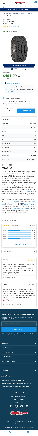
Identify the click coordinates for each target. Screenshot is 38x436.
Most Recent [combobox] (7, 252)
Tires (10, 13)
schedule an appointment (21, 208)
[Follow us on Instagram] (16, 406)
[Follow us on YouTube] (21, 406)
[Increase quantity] (14, 110)
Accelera (16, 13)
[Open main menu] (3, 3)
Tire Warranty (19, 424)
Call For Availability (13, 83)
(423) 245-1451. (12, 91)
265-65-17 (31, 13)
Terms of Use (17, 421)
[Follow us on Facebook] (11, 406)
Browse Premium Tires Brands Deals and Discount (16, 383)
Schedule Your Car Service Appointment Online (15, 386)
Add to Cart (26, 111)
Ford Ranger (13, 202)
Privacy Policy (22, 334)
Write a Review (20, 244)
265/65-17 (29, 191)
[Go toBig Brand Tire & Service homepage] (20, 3)
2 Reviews (16, 26)
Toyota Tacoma (28, 204)
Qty (8, 108)
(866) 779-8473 (19, 399)
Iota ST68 (23, 13)
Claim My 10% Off (18, 329)
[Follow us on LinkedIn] (26, 406)
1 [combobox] (9, 111)
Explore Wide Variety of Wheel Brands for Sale (15, 380)
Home (5, 13)
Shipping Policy (27, 421)
